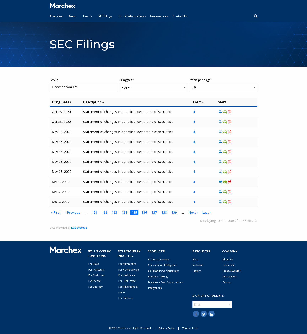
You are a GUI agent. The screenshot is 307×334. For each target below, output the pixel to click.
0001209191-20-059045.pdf (229, 152)
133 (114, 212)
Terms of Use (190, 328)
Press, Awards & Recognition (232, 273)
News (73, 16)
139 (174, 212)
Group (54, 80)
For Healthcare (126, 275)
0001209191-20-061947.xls (225, 192)
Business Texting (158, 276)
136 (144, 212)
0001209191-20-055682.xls (225, 112)
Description (92, 102)
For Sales (93, 264)
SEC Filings (105, 16)
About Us (228, 259)
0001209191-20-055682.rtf (220, 112)
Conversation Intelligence (162, 265)
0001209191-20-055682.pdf (229, 112)
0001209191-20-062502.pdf (229, 202)
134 (124, 212)
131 (94, 212)
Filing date (60, 102)
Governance (158, 16)
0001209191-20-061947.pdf (229, 192)
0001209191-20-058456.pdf (229, 142)
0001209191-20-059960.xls (225, 162)
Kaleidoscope (79, 227)
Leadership (229, 265)
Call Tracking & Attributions (163, 270)
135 (134, 212)
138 (164, 212)
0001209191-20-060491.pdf (229, 172)
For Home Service (128, 269)
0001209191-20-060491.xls (225, 172)
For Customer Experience (96, 278)
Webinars (198, 265)
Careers (227, 282)
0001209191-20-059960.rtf (220, 162)
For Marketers (96, 269)
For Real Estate (127, 281)
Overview (56, 16)
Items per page (200, 80)
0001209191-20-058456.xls (225, 142)
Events (87, 16)
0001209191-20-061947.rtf (220, 192)
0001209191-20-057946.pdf (229, 132)
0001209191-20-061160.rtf (220, 182)
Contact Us (180, 16)
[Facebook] (196, 314)
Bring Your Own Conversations (165, 282)
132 (104, 212)
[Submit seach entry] (255, 16)
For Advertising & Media (128, 289)
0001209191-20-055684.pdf (229, 122)
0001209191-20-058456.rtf (220, 142)
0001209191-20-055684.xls (225, 122)
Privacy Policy (166, 328)
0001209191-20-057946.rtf (220, 132)
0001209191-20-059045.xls (225, 152)
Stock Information (131, 16)
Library (197, 270)
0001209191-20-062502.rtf (220, 202)
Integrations (155, 288)
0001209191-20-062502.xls (225, 202)
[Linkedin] (211, 314)
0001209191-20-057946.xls (225, 132)
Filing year (127, 80)
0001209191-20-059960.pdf (229, 162)
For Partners (125, 298)
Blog (195, 259)
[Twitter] (204, 314)
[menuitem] (56, 16)
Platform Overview (158, 259)
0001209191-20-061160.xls (225, 182)
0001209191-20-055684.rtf (220, 122)
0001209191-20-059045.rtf (220, 152)
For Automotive (127, 264)
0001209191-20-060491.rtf (220, 172)
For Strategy (95, 286)
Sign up (229, 304)
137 (154, 212)
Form (197, 102)
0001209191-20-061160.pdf (229, 182)
